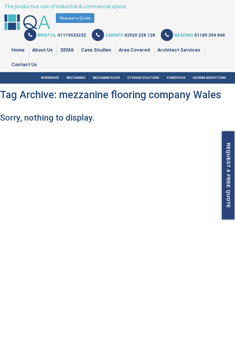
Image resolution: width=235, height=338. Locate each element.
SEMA (67, 50)
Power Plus (176, 77)
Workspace (50, 77)
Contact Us (24, 64)
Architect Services (178, 50)
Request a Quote (75, 18)
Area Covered (134, 50)
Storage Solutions (143, 77)
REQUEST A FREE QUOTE (228, 175)
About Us (42, 50)
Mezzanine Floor (106, 77)
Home (18, 50)
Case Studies (96, 50)
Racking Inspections (209, 77)
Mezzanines (75, 77)
